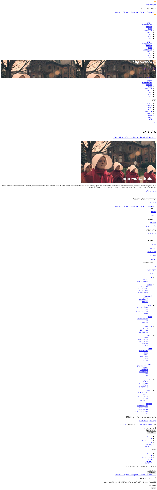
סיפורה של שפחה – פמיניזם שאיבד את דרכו (134, 137)
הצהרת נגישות (143, 421)
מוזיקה (145, 368)
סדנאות (153, 215)
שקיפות (153, 212)
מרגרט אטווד (147, 68)
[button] (78, 100)
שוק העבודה (144, 322)
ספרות (145, 374)
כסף (146, 320)
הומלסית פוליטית (142, 307)
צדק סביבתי (144, 330)
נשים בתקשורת (143, 396)
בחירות (145, 309)
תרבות (150, 36)
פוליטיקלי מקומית (142, 311)
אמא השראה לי (142, 392)
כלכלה (150, 29)
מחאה (146, 313)
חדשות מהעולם (151, 233)
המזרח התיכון (143, 383)
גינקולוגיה (145, 343)
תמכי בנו (153, 122)
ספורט (150, 34)
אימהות (145, 394)
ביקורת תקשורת (142, 290)
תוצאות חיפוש (151, 430)
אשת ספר (144, 354)
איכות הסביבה (147, 31)
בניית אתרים (124, 424)
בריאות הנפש (151, 252)
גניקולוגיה (153, 255)
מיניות (154, 244)
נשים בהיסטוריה (142, 406)
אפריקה (145, 385)
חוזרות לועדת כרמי (141, 411)
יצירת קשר (152, 202)
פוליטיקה (149, 27)
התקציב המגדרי (142, 319)
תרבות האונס (151, 270)
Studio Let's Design (145, 424)
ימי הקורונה (144, 286)
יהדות (146, 413)
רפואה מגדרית (151, 248)
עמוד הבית (148, 436)
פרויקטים (149, 390)
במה (146, 358)
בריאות (149, 32)
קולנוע (146, 375)
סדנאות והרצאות (142, 281)
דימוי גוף (153, 259)
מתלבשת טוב (143, 332)
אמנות (146, 353)
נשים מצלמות (143, 351)
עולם (150, 38)
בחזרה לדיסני (143, 408)
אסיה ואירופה (143, 387)
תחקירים (153, 273)
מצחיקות (145, 398)
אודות (151, 208)
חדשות (149, 23)
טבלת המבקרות (142, 366)
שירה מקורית (143, 372)
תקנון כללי (153, 421)
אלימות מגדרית (147, 25)
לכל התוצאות (151, 432)
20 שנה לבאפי (143, 409)
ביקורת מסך (148, 77)
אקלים (145, 328)
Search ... (153, 428)
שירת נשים (144, 370)
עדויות (154, 266)
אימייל (154, 470)
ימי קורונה (153, 223)
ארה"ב (145, 381)
